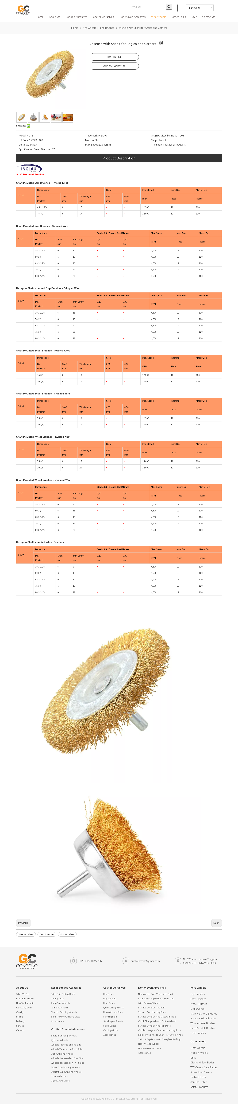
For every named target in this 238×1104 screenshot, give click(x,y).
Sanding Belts (110, 1016)
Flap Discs (108, 994)
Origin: (154, 135)
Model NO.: (25, 135)
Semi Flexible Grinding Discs (65, 1016)
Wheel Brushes (198, 1003)
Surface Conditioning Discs (152, 1012)
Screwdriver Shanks (201, 1072)
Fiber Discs (108, 1003)
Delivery (20, 1021)
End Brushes (67, 934)
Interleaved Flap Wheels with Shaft (156, 998)
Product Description (119, 158)
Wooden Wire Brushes (202, 1023)
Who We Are (22, 994)
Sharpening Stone (60, 1080)
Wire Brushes (25, 934)
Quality (20, 1012)
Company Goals (24, 1007)
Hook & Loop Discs (113, 1012)
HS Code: (24, 140)
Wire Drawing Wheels (149, 1003)
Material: (90, 140)
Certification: (26, 144)
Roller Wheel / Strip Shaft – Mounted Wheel (160, 1034)
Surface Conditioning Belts (152, 1007)
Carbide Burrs (198, 1077)
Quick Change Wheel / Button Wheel (157, 1021)
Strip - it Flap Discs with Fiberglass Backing (159, 1039)
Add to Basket (112, 66)
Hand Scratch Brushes (202, 1028)
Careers (20, 1030)
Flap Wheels (109, 998)
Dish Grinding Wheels (62, 1053)
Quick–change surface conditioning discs (159, 1030)
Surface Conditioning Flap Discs (154, 1025)
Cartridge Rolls (110, 1030)
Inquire (112, 57)
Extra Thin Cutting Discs (63, 994)
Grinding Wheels (59, 1007)
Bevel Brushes (198, 999)
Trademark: (91, 135)
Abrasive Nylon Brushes (203, 1018)
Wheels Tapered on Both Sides (67, 1049)
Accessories (57, 1021)
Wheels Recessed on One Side (67, 1058)
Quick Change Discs (113, 1007)
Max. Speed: (92, 144)
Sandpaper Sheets (113, 1021)
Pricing (19, 1016)
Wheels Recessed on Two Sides (67, 1062)
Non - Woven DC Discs (149, 1048)
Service (20, 1025)
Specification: (26, 149)
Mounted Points (59, 1076)
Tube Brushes (198, 1033)
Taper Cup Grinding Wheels (65, 1067)
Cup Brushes (47, 934)
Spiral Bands (109, 1025)
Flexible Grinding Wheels (64, 1012)
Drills (193, 1057)
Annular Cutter (198, 1082)
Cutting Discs (57, 998)
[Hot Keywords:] (169, 7)
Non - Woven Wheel (148, 1043)
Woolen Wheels (199, 1052)
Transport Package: (162, 144)
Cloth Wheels (197, 1048)
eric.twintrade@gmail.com (145, 961)
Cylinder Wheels (59, 1040)
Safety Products (199, 1087)
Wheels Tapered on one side (66, 1044)
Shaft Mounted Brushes (203, 1013)
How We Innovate (25, 1003)
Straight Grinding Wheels (64, 1035)
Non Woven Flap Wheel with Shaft (155, 994)
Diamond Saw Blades (202, 1062)
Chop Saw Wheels (60, 1003)
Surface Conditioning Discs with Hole (157, 1016)
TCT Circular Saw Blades (203, 1067)
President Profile (25, 998)
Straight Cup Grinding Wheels (66, 1071)
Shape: (155, 140)
